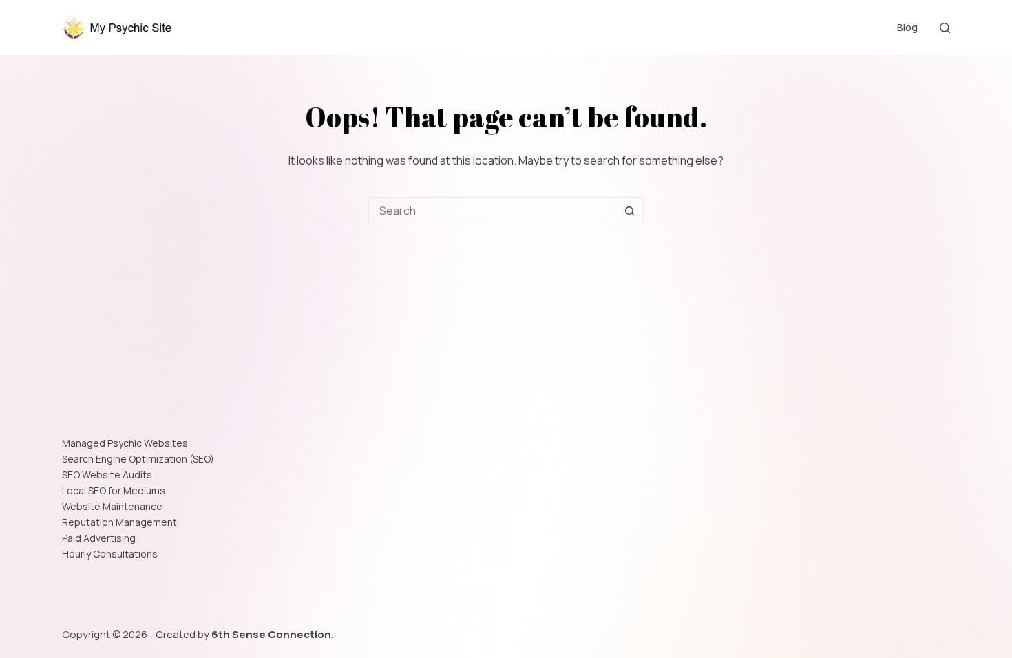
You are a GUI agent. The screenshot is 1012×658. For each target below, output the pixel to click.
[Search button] (629, 210)
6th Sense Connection (271, 634)
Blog (907, 27)
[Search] (945, 28)
